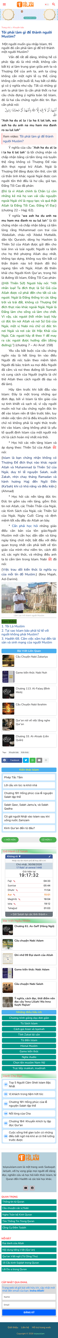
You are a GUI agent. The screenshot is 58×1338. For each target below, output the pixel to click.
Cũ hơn (46, 839)
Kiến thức (25, 752)
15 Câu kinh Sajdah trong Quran (20, 1262)
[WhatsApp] (33, 760)
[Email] (39, 760)
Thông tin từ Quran (13, 1201)
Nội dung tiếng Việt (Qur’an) (18, 1249)
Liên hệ (25, 1327)
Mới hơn (10, 839)
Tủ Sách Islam (29, 1023)
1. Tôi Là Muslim (13, 626)
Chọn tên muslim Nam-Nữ (29, 1062)
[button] (4, 4)
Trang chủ (6, 28)
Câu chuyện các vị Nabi (15, 1208)
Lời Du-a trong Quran (14, 1269)
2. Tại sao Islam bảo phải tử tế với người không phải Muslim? (25, 632)
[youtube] (25, 1188)
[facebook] (32, 1188)
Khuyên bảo (18, 28)
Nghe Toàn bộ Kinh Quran (17, 1214)
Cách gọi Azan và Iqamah (29, 1029)
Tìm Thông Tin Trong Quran (18, 1221)
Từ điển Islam (29, 1040)
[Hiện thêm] (46, 760)
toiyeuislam (39, 1333)
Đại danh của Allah (13, 1243)
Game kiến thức (29, 1051)
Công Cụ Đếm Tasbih (14, 1227)
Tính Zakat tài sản (29, 1034)
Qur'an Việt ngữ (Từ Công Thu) (20, 1256)
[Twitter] (26, 760)
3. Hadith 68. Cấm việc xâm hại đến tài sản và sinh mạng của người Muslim (28, 640)
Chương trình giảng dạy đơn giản (29, 1018)
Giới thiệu (13, 1327)
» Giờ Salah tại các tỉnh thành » (29, 914)
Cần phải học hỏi (25, 526)
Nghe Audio (29, 1057)
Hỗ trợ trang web (41, 1327)
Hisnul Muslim (29, 1046)
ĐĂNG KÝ (29, 1312)
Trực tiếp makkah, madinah (29, 1068)
